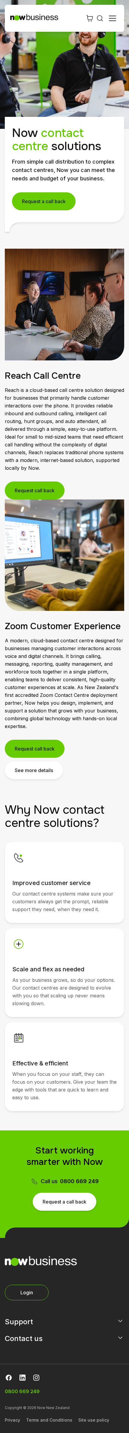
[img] (19, 858)
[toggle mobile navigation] (112, 18)
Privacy (12, 1420)
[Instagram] (36, 1377)
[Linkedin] (22, 1377)
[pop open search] (100, 18)
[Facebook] (9, 1377)
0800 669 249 (79, 1181)
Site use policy (93, 1420)
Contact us (24, 1338)
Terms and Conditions (49, 1420)
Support (19, 1321)
